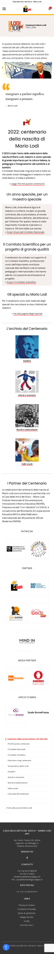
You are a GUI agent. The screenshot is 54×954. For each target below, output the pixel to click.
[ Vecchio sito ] (26, 925)
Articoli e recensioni (27, 395)
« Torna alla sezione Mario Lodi (19, 808)
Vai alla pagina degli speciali (27, 313)
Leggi (28, 183)
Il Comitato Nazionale (16, 749)
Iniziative (27, 361)
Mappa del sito (26, 917)
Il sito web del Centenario (18, 794)
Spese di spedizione (26, 913)
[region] (27, 25)
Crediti (26, 921)
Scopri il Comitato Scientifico (21, 282)
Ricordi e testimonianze (27, 429)
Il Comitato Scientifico (16, 755)
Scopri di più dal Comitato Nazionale (25, 232)
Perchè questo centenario (19, 744)
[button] (27, 25)
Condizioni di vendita (26, 909)
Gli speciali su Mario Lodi (18, 766)
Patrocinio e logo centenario (19, 760)
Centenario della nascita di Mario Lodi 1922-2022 (27, 739)
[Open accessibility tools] (6, 947)
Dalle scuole (27, 464)
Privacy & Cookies (27, 905)
